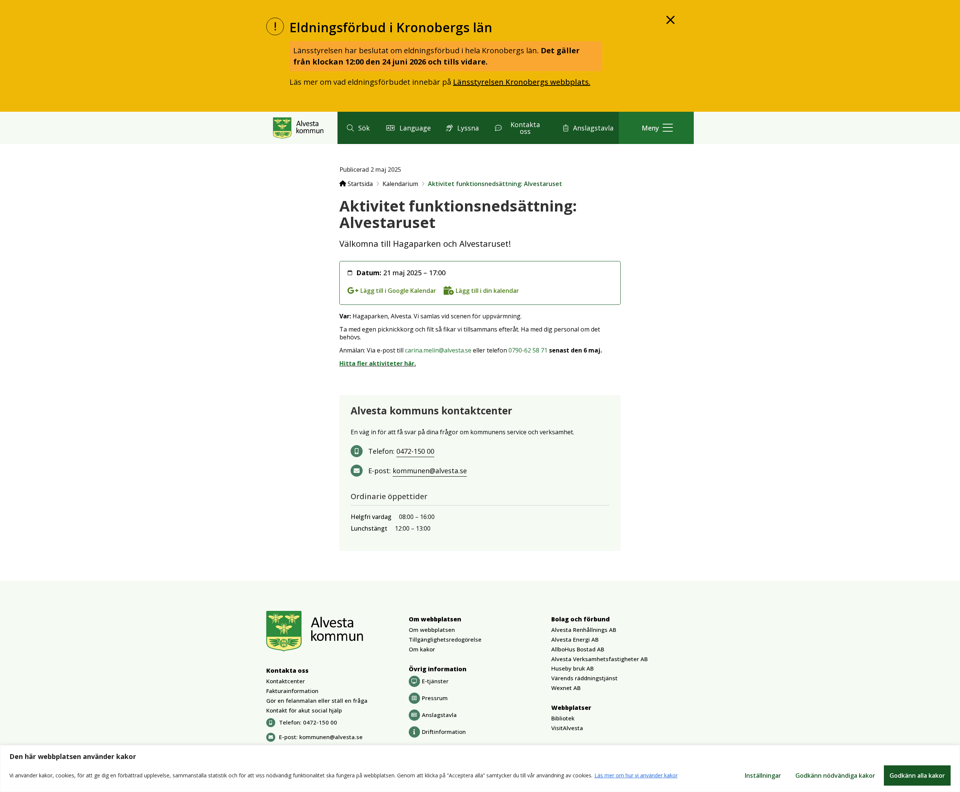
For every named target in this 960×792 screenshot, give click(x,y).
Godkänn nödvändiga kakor (835, 775)
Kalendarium (400, 184)
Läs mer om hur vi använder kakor (636, 775)
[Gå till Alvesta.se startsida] (298, 127)
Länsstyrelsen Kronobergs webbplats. (521, 82)
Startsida (359, 184)
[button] (357, 128)
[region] (480, 768)
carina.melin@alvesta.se (438, 350)
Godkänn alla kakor (917, 775)
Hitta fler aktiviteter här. (377, 363)
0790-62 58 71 (528, 350)
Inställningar (763, 775)
